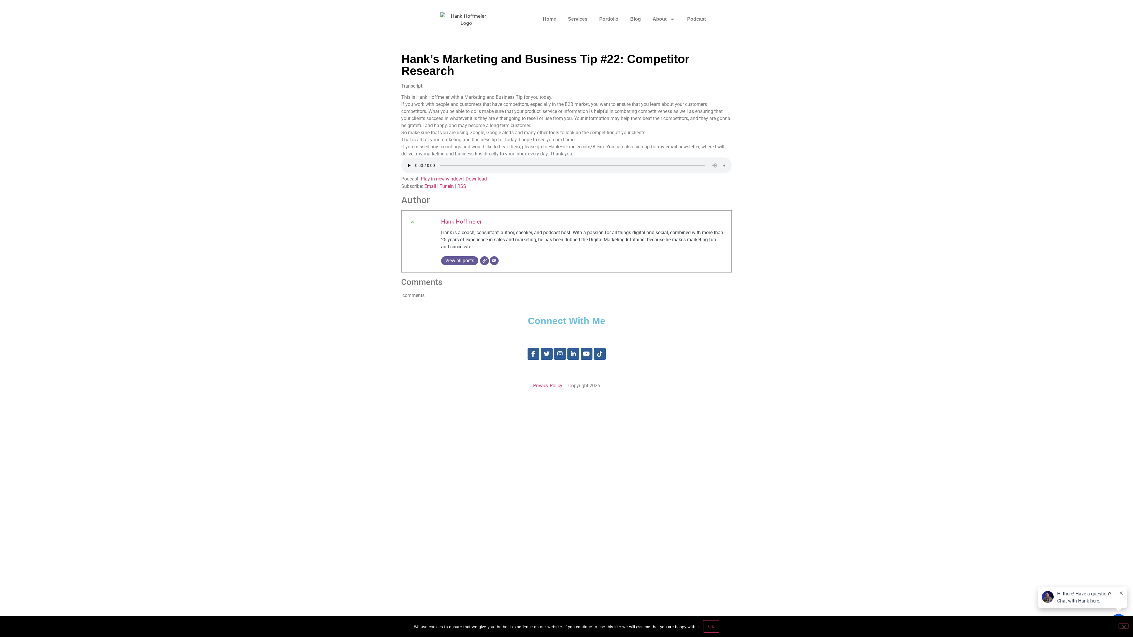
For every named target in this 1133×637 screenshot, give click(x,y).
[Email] (494, 260)
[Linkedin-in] (573, 354)
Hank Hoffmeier (461, 221)
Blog (635, 19)
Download (476, 179)
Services (577, 19)
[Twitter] (547, 354)
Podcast (696, 19)
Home (549, 19)
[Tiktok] (600, 354)
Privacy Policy (547, 385)
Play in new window (441, 179)
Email (430, 186)
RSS (461, 186)
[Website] (484, 260)
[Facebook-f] (533, 354)
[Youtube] (586, 354)
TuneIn (447, 186)
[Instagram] (560, 354)
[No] (1124, 626)
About (660, 19)
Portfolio (608, 19)
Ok (711, 626)
